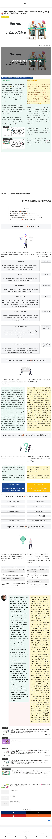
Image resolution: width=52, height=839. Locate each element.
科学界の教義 (46, 285)
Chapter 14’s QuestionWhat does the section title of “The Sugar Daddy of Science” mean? (13, 487)
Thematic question (14, 516)
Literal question (14, 506)
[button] (48, 430)
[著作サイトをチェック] (13, 812)
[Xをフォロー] (38, 812)
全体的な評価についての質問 (39, 520)
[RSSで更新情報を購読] (38, 815)
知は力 (47, 296)
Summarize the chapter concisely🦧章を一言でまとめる (24, 213)
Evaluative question (14, 520)
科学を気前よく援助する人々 (46, 345)
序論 (47, 261)
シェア (26, 834)
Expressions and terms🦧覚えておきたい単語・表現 (23, 219)
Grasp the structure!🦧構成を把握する (19, 211)
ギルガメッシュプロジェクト (46, 327)
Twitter (26, 833)
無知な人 (47, 274)
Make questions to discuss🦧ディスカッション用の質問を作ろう (26, 215)
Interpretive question (14, 511)
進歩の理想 (47, 311)
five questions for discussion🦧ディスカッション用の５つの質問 (27, 217)
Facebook (9, 833)
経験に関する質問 (39, 501)
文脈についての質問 (39, 506)
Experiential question (14, 501)
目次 (24, 208)
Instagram (43, 833)
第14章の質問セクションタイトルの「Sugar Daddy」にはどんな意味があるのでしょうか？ (38, 487)
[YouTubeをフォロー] (13, 815)
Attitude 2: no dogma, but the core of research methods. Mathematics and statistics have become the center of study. (20, 288)
